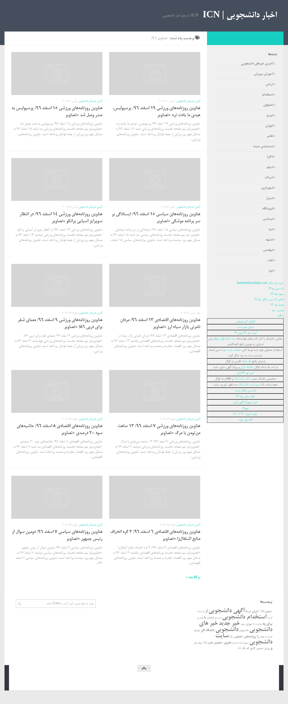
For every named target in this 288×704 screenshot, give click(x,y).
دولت (262, 637)
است (269, 617)
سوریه (245, 643)
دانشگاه (209, 630)
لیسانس (268, 219)
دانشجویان (243, 630)
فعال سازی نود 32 (245, 396)
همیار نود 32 (277, 305)
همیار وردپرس (233, 681)
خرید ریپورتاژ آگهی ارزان (245, 402)
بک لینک (246, 361)
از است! (201, 612)
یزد (271, 271)
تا (253, 624)
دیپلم (269, 167)
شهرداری (267, 188)
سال (232, 637)
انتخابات (210, 618)
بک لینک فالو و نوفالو (224, 339)
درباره (197, 630)
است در (218, 618)
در (203, 630)
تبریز (269, 115)
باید (201, 618)
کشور (252, 648)
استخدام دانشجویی (244, 617)
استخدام (267, 95)
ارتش (269, 84)
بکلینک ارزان (246, 367)
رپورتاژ (245, 408)
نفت (270, 260)
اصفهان (268, 105)
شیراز (269, 198)
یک (244, 648)
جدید (243, 624)
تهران (269, 126)
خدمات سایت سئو (232, 350)
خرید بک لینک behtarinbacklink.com (260, 283)
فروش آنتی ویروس (245, 321)
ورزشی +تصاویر (263, 648)
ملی (195, 643)
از (206, 611)
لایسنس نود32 (276, 288)
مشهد (269, 240)
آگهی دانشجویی (227, 611)
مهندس (268, 250)
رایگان (280, 315)
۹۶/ (239, 648)
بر (198, 618)
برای (269, 624)
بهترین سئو (278, 310)
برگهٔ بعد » (193, 577)
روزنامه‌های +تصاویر (245, 636)
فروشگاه (267, 209)
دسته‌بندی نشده (263, 146)
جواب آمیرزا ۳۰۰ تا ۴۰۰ (245, 414)
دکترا (270, 157)
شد (240, 643)
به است (258, 624)
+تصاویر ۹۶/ (266, 611)
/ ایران (256, 611)
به (263, 624)
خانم (270, 136)
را (258, 637)
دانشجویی (226, 630)
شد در (235, 643)
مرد (198, 313)
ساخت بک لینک (242, 379)
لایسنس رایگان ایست (245, 390)
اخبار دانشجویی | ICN (240, 15)
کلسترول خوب (245, 420)
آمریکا (248, 611)
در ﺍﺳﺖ (268, 637)
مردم (200, 643)
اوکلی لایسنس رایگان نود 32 (269, 299)
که (248, 648)
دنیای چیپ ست (245, 327)
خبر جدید (229, 623)
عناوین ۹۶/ (208, 643)
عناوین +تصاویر (222, 642)
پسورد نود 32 (277, 294)
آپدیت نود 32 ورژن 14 (245, 333)
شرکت (269, 177)
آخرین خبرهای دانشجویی (188, 101)
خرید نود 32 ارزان (245, 373)
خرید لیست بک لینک (249, 385)
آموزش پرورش (263, 74)
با (205, 618)
